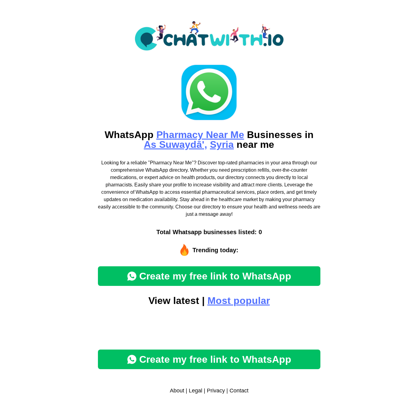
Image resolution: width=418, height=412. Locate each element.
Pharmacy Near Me (200, 134)
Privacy (216, 391)
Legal (195, 391)
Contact (239, 391)
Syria (222, 144)
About (177, 391)
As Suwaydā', (175, 144)
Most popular (238, 300)
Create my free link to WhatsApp (215, 276)
